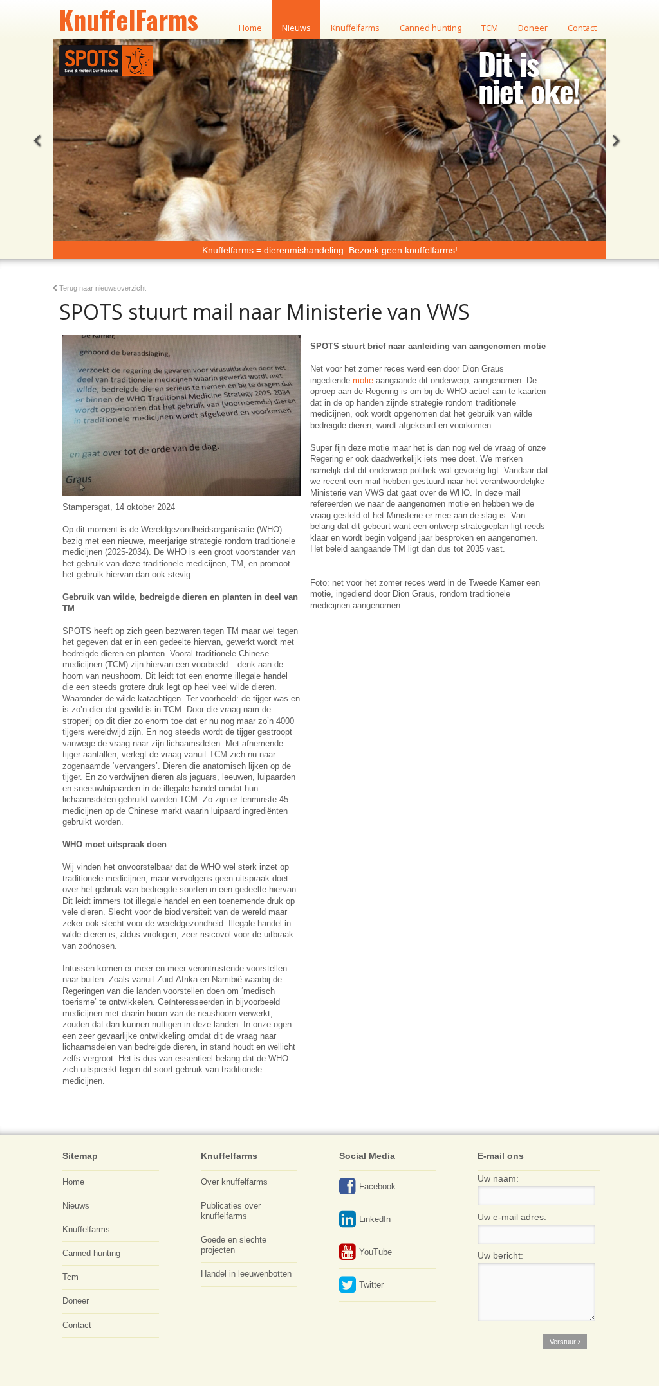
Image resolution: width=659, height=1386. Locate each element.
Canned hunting (91, 1253)
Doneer (75, 1301)
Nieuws (75, 1206)
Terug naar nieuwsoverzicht (101, 288)
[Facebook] (347, 1190)
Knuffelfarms (86, 1229)
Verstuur (564, 1342)
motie (363, 380)
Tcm (70, 1277)
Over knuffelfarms (234, 1182)
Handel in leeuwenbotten (246, 1274)
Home (73, 1182)
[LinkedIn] (347, 1223)
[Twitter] (347, 1288)
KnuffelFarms (128, 19)
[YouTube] (347, 1256)
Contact (76, 1325)
